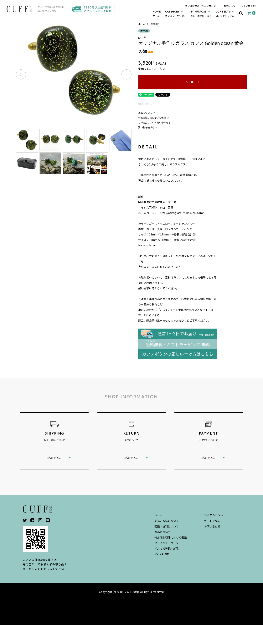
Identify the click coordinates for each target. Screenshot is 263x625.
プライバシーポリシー (167, 543)
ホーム (141, 24)
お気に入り (229, 5)
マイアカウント (249, 5)
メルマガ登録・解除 (166, 548)
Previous (21, 74)
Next (126, 74)
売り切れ (155, 24)
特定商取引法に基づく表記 (152, 117)
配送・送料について (166, 526)
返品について (145, 112)
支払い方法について (166, 521)
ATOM (165, 554)
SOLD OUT (192, 82)
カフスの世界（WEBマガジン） (201, 5)
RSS (156, 554)
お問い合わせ (212, 526)
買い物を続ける (146, 127)
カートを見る (212, 521)
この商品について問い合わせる (154, 122)
